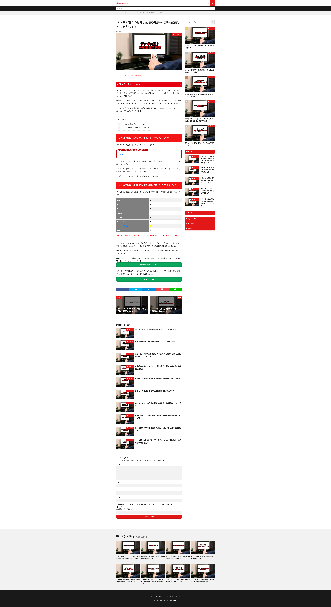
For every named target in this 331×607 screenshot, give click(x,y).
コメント (119, 464)
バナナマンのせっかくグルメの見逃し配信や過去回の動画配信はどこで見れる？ (199, 120)
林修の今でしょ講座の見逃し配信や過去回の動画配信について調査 (158, 416)
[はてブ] (149, 289)
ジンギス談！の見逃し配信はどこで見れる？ (132, 124)
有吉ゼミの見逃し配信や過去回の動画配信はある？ (155, 391)
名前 (118, 482)
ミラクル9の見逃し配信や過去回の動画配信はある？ (199, 47)
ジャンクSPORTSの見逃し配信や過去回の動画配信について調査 (199, 71)
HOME (119, 13)
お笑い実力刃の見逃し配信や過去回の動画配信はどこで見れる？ (207, 202)
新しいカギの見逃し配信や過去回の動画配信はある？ (199, 144)
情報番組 (190, 228)
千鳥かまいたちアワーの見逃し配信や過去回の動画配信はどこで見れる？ (207, 160)
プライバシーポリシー (174, 596)
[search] (213, 8)
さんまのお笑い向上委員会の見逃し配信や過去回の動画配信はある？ (158, 429)
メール (118, 489)
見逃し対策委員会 (171, 600)
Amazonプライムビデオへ (149, 265)
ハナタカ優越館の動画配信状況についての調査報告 (155, 342)
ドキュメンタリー (192, 219)
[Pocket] (162, 289)
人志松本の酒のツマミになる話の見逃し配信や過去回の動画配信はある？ (158, 367)
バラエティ (126, 13)
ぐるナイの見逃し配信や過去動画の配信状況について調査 (157, 378)
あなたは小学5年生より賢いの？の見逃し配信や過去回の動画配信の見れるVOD (158, 355)
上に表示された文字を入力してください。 (128, 509)
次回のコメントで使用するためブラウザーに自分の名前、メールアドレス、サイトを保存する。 (145, 504)
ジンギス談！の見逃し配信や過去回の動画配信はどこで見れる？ (148, 13)
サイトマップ (160, 596)
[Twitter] (136, 289)
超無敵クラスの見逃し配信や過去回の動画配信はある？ (207, 170)
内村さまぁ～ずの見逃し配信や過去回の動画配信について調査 (158, 404)
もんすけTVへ (149, 279)
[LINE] (175, 289)
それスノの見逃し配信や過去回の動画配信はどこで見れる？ (207, 180)
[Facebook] (122, 289)
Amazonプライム (122, 226)
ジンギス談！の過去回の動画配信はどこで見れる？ (134, 127)
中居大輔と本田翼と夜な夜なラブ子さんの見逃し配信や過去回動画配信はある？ (158, 441)
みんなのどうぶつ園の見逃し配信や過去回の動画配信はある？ (202, 581)
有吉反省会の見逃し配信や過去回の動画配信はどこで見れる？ (199, 95)
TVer (121, 154)
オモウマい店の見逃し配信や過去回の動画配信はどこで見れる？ (178, 581)
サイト (118, 497)
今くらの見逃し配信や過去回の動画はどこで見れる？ (155, 329)
